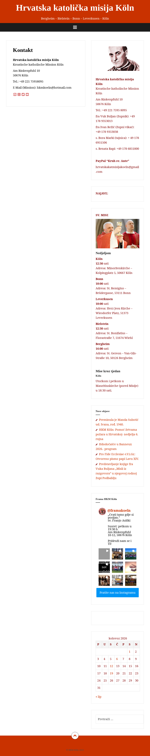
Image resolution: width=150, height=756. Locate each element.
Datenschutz (77, 743)
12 (111, 666)
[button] (104, 554)
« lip (98, 697)
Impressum (62, 743)
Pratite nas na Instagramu (117, 593)
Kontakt (89, 743)
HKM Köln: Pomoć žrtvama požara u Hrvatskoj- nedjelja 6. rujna (117, 434)
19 (111, 673)
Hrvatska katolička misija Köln (75, 8)
